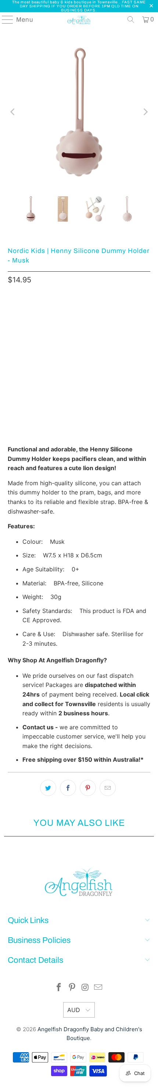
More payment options (79, 384)
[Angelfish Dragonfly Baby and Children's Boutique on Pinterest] (72, 988)
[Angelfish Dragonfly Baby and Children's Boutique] (79, 19)
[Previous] (13, 112)
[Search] (131, 19)
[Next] (145, 112)
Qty (12, 311)
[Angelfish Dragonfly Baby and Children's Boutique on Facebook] (59, 988)
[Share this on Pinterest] (88, 788)
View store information (42, 427)
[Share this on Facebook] (68, 788)
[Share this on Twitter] (48, 788)
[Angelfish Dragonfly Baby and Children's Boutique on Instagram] (85, 988)
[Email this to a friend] (108, 788)
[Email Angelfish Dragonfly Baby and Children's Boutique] (98, 988)
